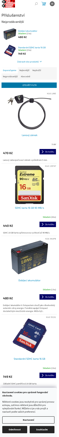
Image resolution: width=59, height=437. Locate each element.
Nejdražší (37, 70)
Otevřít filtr (30, 85)
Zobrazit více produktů (28, 61)
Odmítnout (15, 429)
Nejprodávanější (10, 76)
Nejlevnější (24, 70)
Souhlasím (42, 429)
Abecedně (25, 76)
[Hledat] (36, 4)
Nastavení (28, 420)
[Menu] (52, 4)
